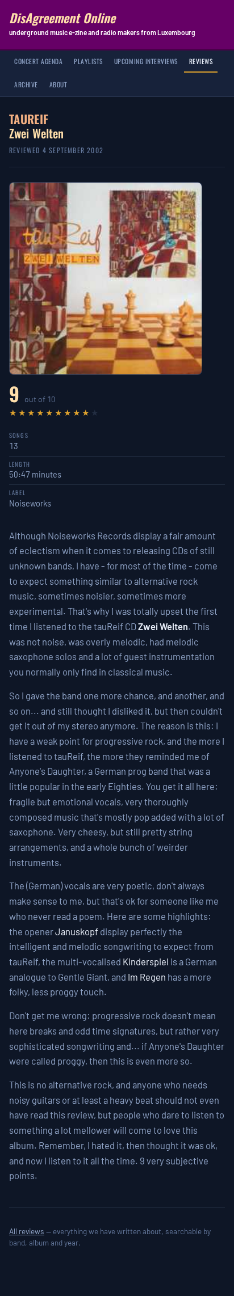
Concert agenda (38, 61)
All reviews (26, 1231)
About (58, 84)
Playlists (88, 61)
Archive (26, 84)
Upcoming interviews (146, 61)
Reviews (201, 61)
